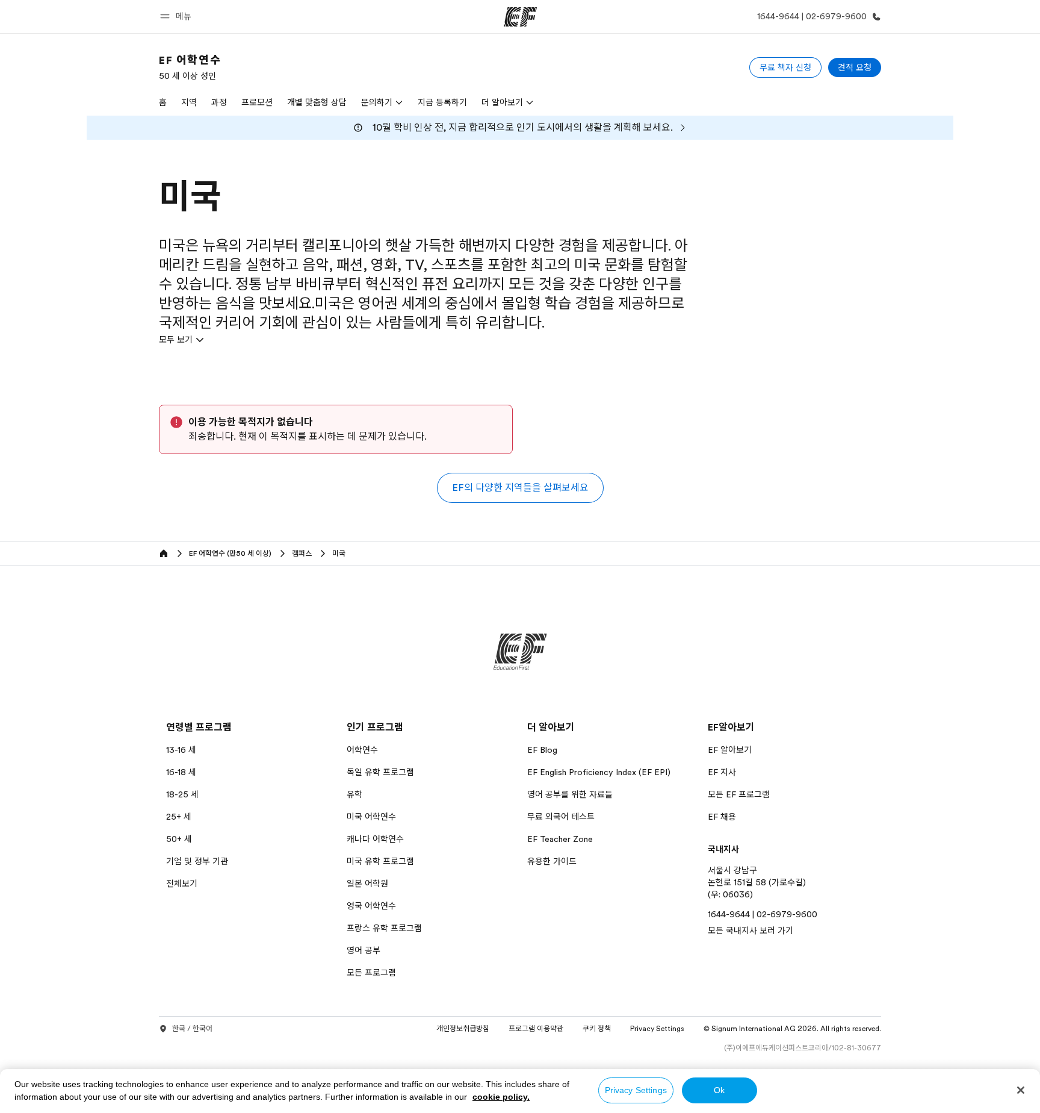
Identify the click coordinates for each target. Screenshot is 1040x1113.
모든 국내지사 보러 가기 (750, 930)
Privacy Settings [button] (657, 1028)
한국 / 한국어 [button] (192, 1028)
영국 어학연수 (371, 906)
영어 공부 (363, 950)
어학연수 (362, 750)
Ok (719, 1090)
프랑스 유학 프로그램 (384, 928)
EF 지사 (722, 772)
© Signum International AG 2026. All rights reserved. (792, 1028)
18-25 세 (182, 794)
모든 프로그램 (371, 972)
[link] (190, 67)
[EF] (520, 16)
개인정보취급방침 (462, 1028)
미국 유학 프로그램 (380, 861)
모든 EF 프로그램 (739, 794)
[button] (177, 16)
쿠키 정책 (597, 1028)
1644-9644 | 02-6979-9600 (762, 914)
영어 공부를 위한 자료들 (570, 794)
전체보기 (181, 883)
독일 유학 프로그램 (380, 772)
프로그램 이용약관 (536, 1028)
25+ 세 (178, 817)
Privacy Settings (636, 1090)
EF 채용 (722, 817)
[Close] (1021, 1090)
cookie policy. (501, 1097)
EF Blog (542, 750)
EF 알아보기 (730, 750)
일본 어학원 (367, 883)
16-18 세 (181, 772)
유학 (354, 794)
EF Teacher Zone (560, 839)
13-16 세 (181, 750)
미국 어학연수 (371, 817)
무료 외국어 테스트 (561, 817)
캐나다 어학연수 (375, 839)
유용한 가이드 (552, 861)
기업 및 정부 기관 (197, 861)
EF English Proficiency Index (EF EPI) (598, 772)
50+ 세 (179, 839)
